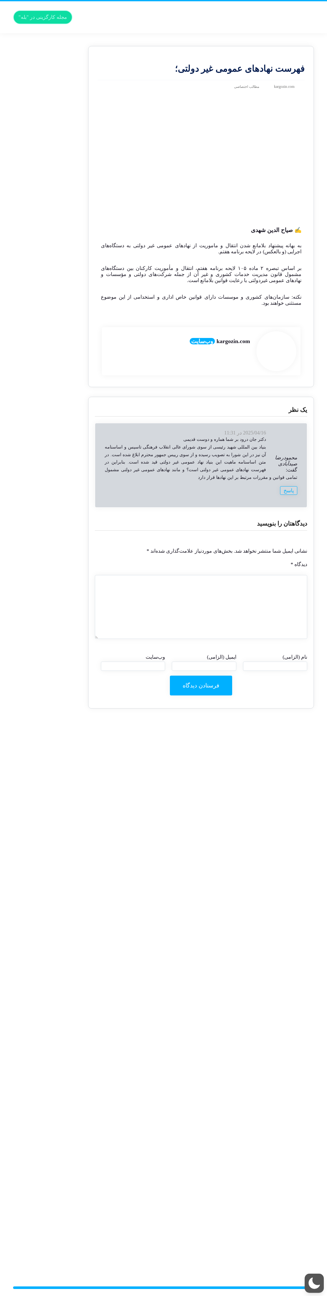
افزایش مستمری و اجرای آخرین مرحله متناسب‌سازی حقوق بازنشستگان (49, 1164)
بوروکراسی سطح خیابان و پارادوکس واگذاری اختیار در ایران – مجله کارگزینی (49, 242)
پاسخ (289, 490)
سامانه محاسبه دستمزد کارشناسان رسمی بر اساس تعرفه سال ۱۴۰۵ (51, 193)
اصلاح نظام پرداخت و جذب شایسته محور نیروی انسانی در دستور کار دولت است (48, 757)
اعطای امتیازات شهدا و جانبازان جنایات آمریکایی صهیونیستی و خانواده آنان (52, 882)
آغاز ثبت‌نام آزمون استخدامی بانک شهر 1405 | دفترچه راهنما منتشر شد (52, 991)
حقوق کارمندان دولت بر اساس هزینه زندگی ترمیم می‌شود (51, 57)
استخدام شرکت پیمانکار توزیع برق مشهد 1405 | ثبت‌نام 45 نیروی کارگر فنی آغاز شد (49, 654)
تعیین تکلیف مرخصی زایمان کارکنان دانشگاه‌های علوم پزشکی (52, 1197)
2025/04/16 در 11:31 (245, 432)
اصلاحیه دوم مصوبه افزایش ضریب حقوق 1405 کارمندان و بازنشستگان (52, 448)
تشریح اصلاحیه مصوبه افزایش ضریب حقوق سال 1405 (52, 866)
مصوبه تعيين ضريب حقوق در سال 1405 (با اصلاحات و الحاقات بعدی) (49, 920)
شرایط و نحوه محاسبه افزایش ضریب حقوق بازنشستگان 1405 (52, 372)
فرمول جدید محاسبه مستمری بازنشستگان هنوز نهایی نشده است (52, 1088)
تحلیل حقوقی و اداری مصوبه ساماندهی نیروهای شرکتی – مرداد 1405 (53, 524)
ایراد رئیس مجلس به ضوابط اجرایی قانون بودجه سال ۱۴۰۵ (51, 1230)
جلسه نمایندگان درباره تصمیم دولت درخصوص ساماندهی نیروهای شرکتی (52, 356)
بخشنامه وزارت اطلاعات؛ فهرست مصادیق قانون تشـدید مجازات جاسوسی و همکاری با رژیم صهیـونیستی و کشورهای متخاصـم (48, 719)
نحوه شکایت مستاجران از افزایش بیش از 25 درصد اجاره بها (48, 828)
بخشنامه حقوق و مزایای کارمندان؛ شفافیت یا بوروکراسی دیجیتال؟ (51, 1213)
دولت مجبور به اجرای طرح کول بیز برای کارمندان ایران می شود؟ (48, 480)
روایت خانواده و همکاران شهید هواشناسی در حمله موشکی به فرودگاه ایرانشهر (50, 551)
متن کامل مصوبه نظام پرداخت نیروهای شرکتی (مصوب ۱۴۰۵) (52, 410)
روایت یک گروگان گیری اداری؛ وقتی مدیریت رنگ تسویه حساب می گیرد (52, 681)
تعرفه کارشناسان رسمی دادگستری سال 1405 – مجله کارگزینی (50, 209)
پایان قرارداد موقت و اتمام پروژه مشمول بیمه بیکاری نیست (49, 958)
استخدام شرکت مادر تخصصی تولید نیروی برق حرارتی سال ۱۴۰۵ (54, 1045)
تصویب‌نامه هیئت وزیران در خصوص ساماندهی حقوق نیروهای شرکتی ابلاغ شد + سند (48, 464)
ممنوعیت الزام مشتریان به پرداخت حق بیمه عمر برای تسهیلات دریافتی (49, 1007)
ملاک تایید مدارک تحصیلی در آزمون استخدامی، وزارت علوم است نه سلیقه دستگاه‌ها (49, 567)
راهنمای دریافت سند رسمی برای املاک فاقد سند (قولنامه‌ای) (48, 698)
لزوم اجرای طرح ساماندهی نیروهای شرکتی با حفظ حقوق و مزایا (48, 160)
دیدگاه (299, 564)
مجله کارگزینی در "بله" (43, 17)
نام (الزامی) (295, 657)
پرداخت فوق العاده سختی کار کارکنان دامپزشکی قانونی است (49, 974)
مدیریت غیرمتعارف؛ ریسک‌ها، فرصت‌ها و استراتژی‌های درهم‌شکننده (52, 1137)
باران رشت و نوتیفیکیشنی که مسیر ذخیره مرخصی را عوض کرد (49, 106)
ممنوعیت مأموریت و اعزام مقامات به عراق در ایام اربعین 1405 (48, 318)
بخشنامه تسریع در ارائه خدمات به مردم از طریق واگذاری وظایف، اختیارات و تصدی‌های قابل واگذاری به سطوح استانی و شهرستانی (51, 589)
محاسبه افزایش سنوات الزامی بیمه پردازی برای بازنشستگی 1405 (52, 638)
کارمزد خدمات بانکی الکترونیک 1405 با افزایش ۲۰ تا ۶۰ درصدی (48, 226)
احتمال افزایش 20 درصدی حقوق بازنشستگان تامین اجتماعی (49, 1181)
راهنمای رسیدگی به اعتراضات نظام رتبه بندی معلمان (53, 611)
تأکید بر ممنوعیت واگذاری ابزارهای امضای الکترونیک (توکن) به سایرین (50, 1072)
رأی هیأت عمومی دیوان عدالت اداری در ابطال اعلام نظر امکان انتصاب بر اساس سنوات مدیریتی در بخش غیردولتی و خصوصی (51, 274)
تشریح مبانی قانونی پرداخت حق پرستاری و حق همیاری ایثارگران (51, 177)
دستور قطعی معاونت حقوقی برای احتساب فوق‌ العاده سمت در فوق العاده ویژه (48, 144)
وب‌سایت (202, 341)
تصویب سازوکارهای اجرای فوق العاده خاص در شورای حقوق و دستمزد (49, 741)
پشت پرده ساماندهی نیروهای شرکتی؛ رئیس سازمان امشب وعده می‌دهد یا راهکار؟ (48, 508)
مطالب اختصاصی (246, 86)
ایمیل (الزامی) (221, 657)
